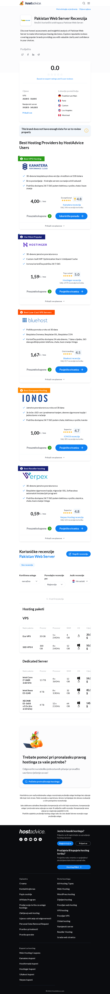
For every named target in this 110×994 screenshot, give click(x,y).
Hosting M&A (73, 867)
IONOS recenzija (72, 436)
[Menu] (88, 3)
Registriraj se (65, 843)
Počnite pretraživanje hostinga (44, 781)
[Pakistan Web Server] (25, 20)
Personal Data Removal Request (34, 923)
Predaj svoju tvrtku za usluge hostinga (32, 906)
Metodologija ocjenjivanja (66, 9)
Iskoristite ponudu (69, 216)
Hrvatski (80, 581)
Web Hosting (63, 889)
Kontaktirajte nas (27, 889)
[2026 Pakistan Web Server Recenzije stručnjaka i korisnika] (22, 54)
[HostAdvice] (30, 3)
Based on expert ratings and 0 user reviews (55, 79)
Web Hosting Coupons (29, 953)
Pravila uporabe (26, 934)
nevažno (26, 581)
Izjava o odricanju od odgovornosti (35, 918)
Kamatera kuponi (27, 958)
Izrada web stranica (66, 937)
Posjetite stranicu (69, 291)
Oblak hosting (63, 921)
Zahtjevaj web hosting (29, 913)
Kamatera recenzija (72, 204)
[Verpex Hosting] (35, 476)
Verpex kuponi (26, 979)
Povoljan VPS (63, 915)
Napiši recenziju (80, 554)
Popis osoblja (25, 894)
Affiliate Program (27, 899)
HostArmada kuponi (28, 963)
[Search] (84, 3)
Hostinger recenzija (72, 280)
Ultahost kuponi (26, 974)
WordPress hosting (66, 894)
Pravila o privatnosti (28, 929)
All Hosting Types (65, 883)
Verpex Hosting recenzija (71, 517)
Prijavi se (83, 843)
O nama (22, 883)
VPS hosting (62, 910)
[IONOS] (35, 398)
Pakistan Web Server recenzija (60, 18)
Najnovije (52, 584)
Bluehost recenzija (71, 358)
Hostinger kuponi (27, 969)
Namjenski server (65, 926)
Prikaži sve (27, 113)
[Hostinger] (35, 244)
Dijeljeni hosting (64, 899)
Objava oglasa (85, 9)
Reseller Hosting (64, 932)
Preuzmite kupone (38, 216)
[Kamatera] (35, 166)
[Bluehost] (35, 320)
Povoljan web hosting (67, 905)
